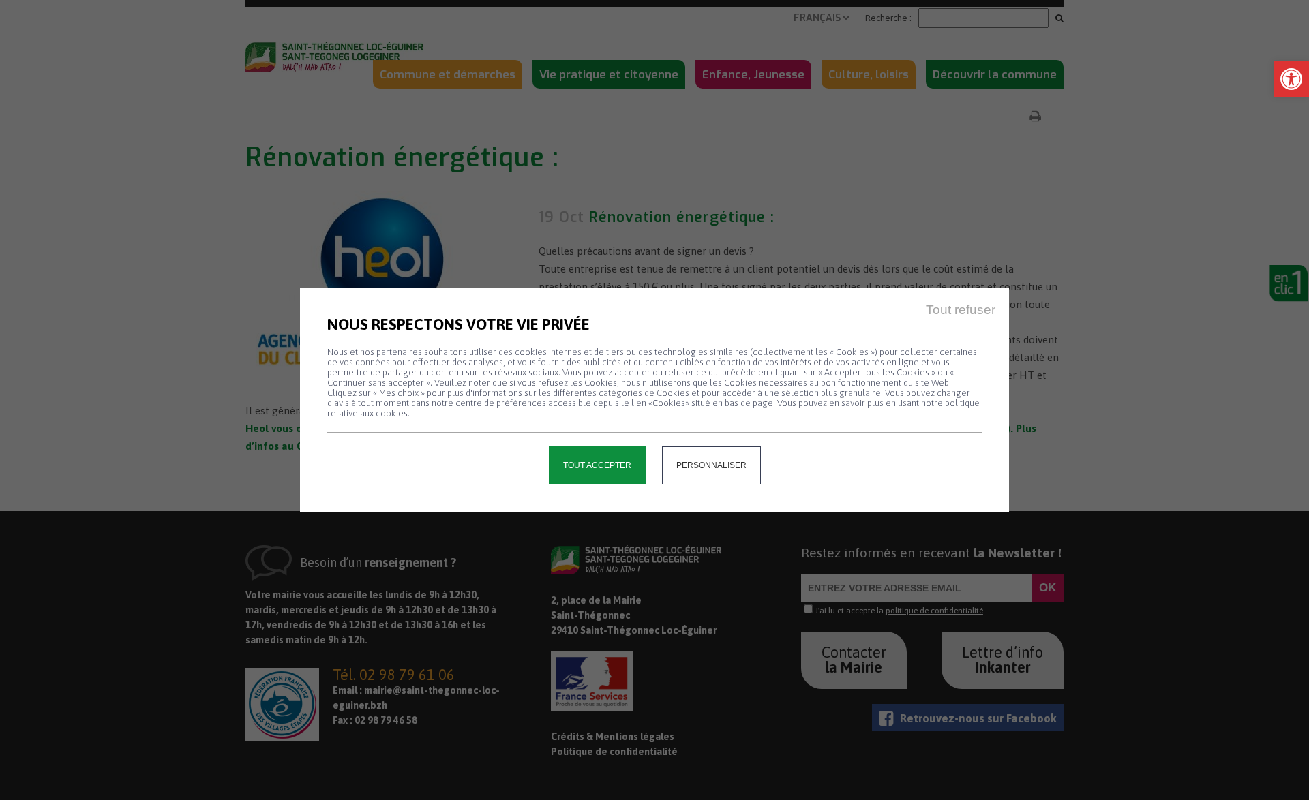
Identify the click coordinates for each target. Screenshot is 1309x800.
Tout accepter (597, 465)
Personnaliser (711, 465)
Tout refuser (960, 310)
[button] (1291, 79)
